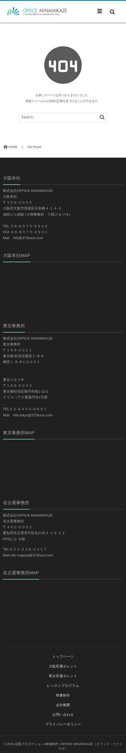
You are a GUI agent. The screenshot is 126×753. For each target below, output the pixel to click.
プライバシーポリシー (63, 724)
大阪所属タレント (63, 666)
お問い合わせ (63, 715)
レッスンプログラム (63, 686)
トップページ (63, 657)
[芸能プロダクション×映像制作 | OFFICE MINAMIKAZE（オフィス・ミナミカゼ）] (35, 11)
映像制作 (63, 695)
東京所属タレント (63, 676)
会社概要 (63, 705)
